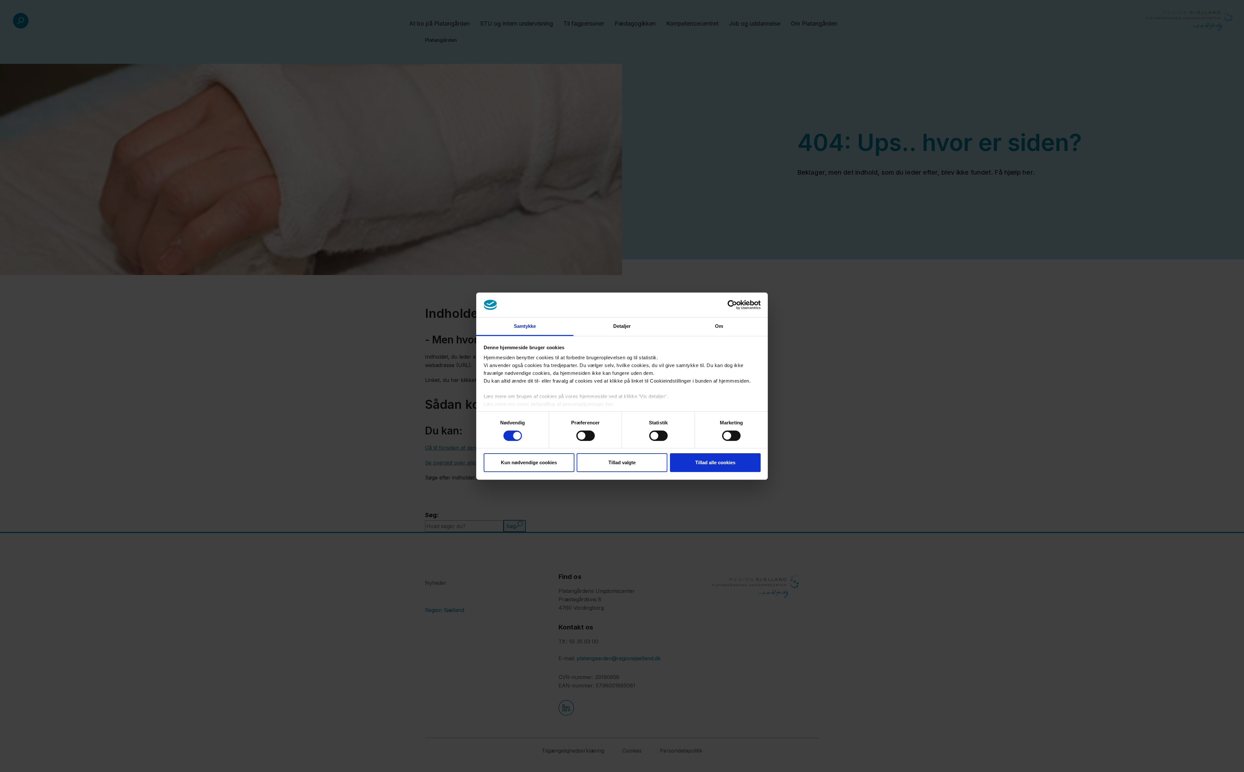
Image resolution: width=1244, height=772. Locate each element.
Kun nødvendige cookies (529, 462)
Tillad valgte (622, 462)
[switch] (585, 436)
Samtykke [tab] (525, 326)
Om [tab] (719, 326)
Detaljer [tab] (622, 326)
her (609, 404)
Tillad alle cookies (715, 462)
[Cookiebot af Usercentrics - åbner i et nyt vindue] (732, 305)
